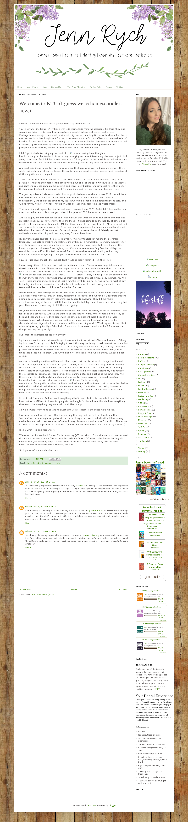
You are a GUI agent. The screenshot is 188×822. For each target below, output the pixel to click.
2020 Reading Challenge (151, 623)
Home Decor (144, 406)
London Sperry (156, 535)
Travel (141, 444)
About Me (146, 163)
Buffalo (141, 361)
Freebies (142, 392)
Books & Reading (146, 357)
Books (109, 87)
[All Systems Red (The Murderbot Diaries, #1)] (144, 485)
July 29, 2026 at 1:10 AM (45, 481)
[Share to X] (54, 459)
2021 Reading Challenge (151, 607)
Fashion (141, 381)
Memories (142, 420)
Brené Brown (153, 528)
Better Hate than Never (155, 543)
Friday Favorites (145, 395)
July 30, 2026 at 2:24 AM (45, 531)
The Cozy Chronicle (76, 87)
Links (44, 87)
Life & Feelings (44, 462)
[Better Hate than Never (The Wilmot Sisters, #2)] (142, 546)
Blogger (112, 805)
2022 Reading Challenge (151, 590)
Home (20, 87)
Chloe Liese (155, 547)
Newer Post (25, 589)
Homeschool (31, 462)
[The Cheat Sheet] (164, 492)
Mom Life (56, 462)
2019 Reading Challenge (151, 639)
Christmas (143, 368)
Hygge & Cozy (144, 413)
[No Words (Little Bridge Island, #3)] (144, 477)
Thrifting (120, 87)
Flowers (142, 385)
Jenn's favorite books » (159, 499)
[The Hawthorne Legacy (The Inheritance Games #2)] (164, 485)
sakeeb (28, 481)
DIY (140, 378)
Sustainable (143, 437)
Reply (28, 498)
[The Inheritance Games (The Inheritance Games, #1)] (144, 492)
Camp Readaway (146, 364)
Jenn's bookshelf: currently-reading (152, 509)
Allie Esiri (156, 569)
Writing (141, 451)
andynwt (92, 805)
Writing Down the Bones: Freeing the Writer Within (155, 554)
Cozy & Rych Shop (146, 375)
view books (163, 604)
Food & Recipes (145, 388)
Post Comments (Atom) (43, 594)
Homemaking (144, 409)
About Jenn (32, 87)
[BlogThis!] (52, 459)
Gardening (143, 399)
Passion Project (155, 532)
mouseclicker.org (91, 535)
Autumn (142, 354)
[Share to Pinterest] (59, 459)
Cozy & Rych (57, 87)
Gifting (141, 402)
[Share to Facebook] (57, 459)
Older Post (122, 589)
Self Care (142, 427)
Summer (142, 433)
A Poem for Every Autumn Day (155, 565)
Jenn (31, 459)
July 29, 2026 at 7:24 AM (45, 506)
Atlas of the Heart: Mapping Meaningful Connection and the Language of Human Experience (154, 520)
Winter (141, 447)
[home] (152, 265)
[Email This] (50, 459)
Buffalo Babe (96, 87)
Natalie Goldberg (153, 560)
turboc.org (80, 485)
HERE (156, 688)
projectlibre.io (96, 510)
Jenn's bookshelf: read (150, 462)
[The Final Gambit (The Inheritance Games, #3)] (159, 485)
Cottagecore (144, 371)
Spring (141, 430)
